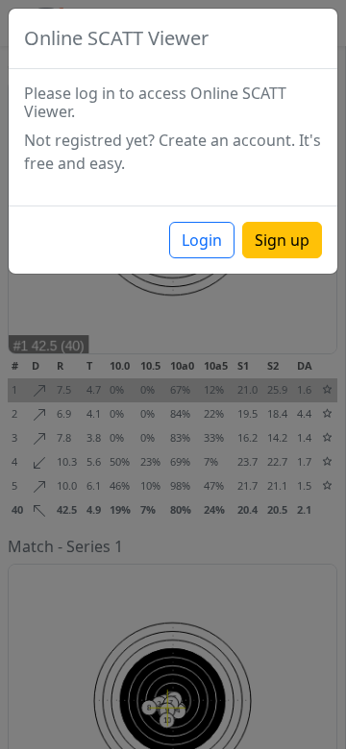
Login (202, 240)
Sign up (282, 240)
